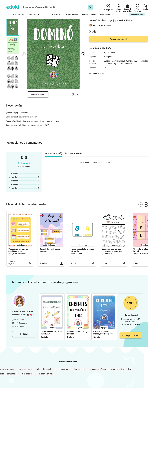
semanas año (13, 374)
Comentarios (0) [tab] (73, 153)
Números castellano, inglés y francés (82, 250)
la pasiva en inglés (47, 374)
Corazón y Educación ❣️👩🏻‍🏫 (143, 254)
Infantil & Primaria (14, 14)
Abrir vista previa (37, 94)
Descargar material (118, 39)
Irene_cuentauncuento (17, 254)
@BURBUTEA (107, 254)
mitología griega (29, 374)
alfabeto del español (43, 369)
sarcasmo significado (97, 369)
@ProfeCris (44, 251)
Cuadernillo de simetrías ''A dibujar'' (51, 332)
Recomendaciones (89, 14)
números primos (25, 369)
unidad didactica (116, 369)
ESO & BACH (32, 14)
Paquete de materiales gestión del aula (18, 250)
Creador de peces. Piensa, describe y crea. (103, 332)
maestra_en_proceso (102, 25)
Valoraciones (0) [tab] (53, 153)
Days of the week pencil (50, 249)
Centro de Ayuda (106, 14)
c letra (129, 369)
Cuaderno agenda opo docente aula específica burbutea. (112, 250)
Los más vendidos (71, 14)
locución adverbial (63, 369)
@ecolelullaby (76, 254)
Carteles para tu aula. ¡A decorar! (77, 332)
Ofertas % (56, 14)
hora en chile (79, 369)
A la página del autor (131, 335)
